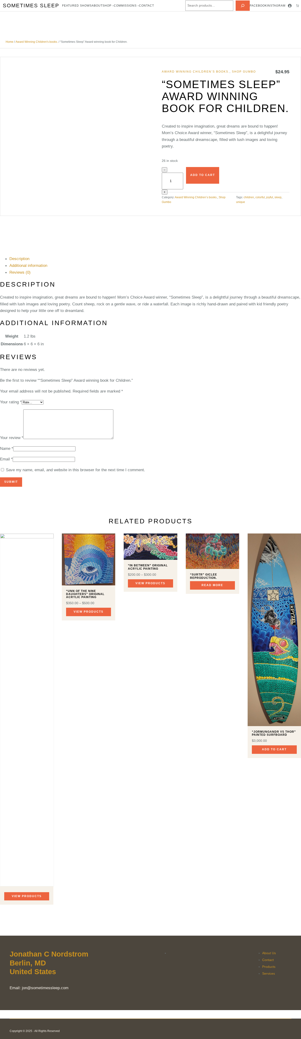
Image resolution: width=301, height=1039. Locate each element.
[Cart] (297, 5)
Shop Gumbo (244, 71)
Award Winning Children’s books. (196, 71)
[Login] (289, 5)
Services (268, 973)
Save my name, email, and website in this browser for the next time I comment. (75, 469)
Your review (11, 437)
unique (240, 202)
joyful (269, 197)
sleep (277, 197)
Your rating (11, 402)
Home (9, 41)
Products (268, 967)
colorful (260, 197)
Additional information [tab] (28, 265)
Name (6, 448)
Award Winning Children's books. (37, 41)
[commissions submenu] (138, 5)
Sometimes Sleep (31, 5)
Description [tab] (19, 258)
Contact (268, 960)
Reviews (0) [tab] (20, 272)
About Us (269, 953)
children (249, 197)
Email (6, 459)
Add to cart (202, 175)
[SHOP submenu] (113, 5)
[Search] (243, 5)
